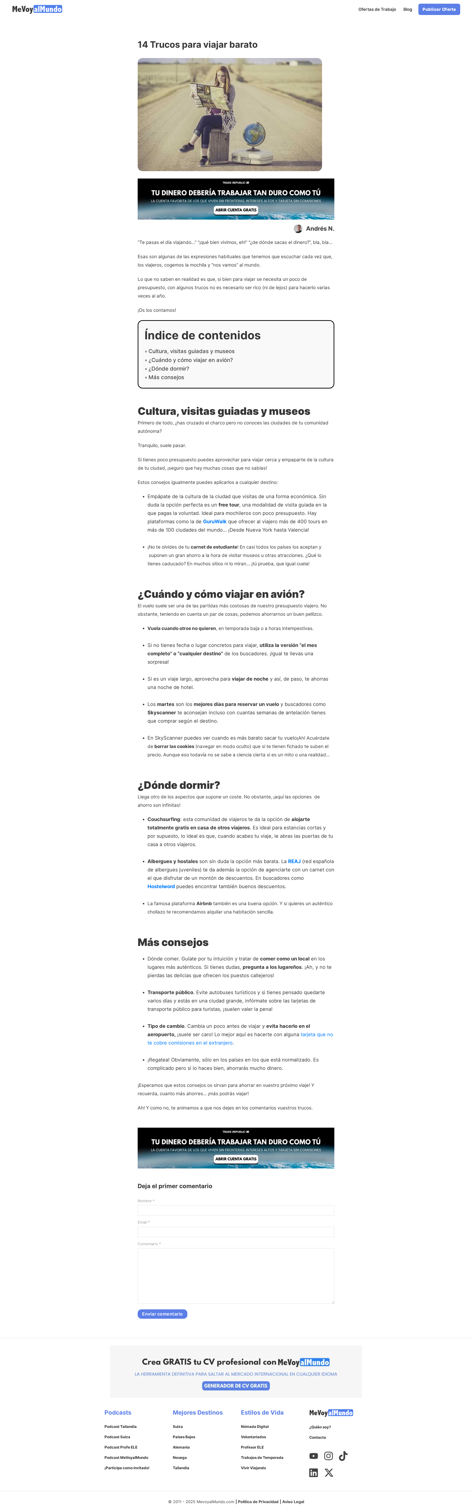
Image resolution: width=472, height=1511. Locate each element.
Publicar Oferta (439, 9)
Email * (144, 1222)
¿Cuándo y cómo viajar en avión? (190, 360)
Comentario (149, 1244)
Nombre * (146, 1200)
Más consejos (166, 377)
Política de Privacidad (258, 1501)
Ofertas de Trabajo (377, 9)
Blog (407, 9)
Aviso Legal (293, 1501)
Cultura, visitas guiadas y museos (191, 351)
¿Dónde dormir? (168, 368)
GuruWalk (215, 521)
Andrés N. (320, 228)
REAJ (294, 861)
